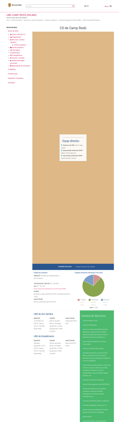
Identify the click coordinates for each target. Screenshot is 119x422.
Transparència (17, 55)
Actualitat (11, 83)
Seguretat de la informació (20, 66)
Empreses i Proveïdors (16, 78)
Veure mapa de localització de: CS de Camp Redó (50, 289)
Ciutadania (12, 69)
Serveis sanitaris (18, 47)
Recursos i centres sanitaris (33, 20)
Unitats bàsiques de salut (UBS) (70, 20)
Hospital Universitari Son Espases (85, 266)
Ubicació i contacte (17, 58)
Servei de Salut (16, 20)
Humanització (15, 53)
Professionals (12, 74)
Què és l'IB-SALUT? (18, 34)
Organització (16, 37)
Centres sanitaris (51, 20)
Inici (8, 20)
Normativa (16, 50)
